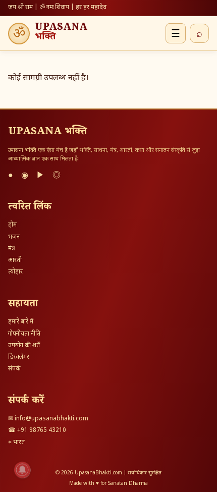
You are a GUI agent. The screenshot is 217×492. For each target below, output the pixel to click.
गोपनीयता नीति (24, 334)
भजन (14, 237)
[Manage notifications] (22, 470)
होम (12, 225)
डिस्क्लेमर (18, 357)
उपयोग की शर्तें (24, 346)
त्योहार (15, 272)
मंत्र (11, 249)
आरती (15, 260)
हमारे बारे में (20, 322)
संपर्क (14, 369)
